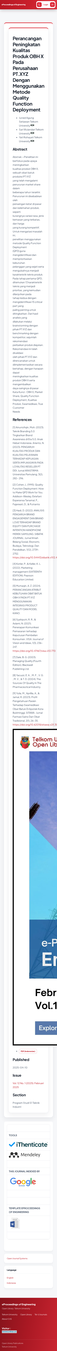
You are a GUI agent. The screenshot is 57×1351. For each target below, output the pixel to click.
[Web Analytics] (9, 1332)
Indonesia (11, 1283)
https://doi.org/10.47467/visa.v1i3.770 (34, 650)
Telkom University (9, 1314)
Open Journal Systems (17, 1258)
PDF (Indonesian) (28, 1051)
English (10, 1277)
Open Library (26, 1314)
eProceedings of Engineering (13, 4)
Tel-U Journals (41, 1314)
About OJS (7, 1319)
